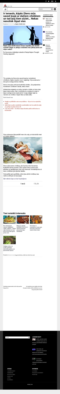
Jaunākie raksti (11, 371)
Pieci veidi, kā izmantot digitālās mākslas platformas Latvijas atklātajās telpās (50, 35)
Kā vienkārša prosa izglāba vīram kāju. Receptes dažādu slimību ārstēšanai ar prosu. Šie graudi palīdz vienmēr (32, 288)
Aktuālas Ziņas (11, 374)
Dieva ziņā (32, 255)
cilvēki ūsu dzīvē (26, 255)
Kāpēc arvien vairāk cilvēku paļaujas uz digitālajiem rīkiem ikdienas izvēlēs (50, 22)
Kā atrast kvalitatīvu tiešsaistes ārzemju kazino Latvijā (49, 48)
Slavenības (10, 379)
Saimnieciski (10, 372)
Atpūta (9, 255)
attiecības (20, 255)
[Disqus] (22, 312)
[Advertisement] (22, 66)
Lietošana (34, 371)
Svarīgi (13, 255)
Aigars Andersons (20, 24)
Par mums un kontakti (37, 372)
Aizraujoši (10, 376)
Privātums (34, 374)
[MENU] (55, 9)
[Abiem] (5, 9)
